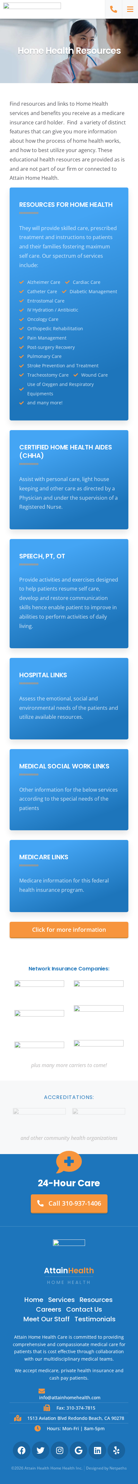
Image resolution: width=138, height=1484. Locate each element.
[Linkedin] (97, 1450)
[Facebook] (21, 1450)
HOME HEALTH (69, 1282)
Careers (48, 1309)
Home (33, 1299)
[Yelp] (116, 1450)
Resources (96, 1299)
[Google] (78, 1450)
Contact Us (84, 1309)
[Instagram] (59, 1450)
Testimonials (95, 1319)
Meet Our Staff (46, 1319)
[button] (130, 9)
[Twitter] (40, 1450)
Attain (69, 1270)
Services (61, 1299)
